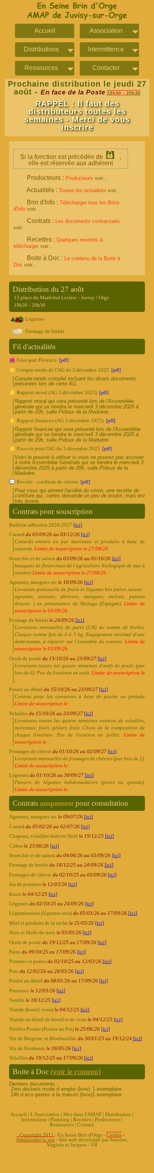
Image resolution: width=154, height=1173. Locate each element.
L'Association (45, 1114)
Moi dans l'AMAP (82, 1114)
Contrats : (66, 223)
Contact (85, 1125)
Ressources (61, 1125)
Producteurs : (67, 177)
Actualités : (73, 190)
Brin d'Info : (66, 205)
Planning (59, 1119)
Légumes (34, 319)
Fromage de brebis (44, 331)
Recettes (82, 1119)
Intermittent (34, 1119)
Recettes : (58, 242)
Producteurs (107, 1119)
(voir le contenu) (76, 1071)
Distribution (118, 1114)
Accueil (44, 31)
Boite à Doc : (66, 261)
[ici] (77, 525)
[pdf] (64, 360)
